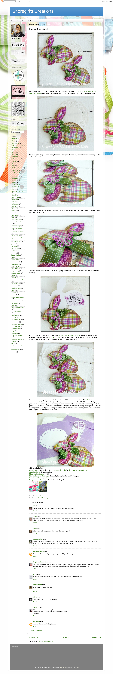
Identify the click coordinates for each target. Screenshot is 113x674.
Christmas (14, 170)
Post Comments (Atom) (45, 641)
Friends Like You (74, 335)
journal (13, 244)
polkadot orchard (17, 280)
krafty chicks (15, 255)
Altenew (14, 139)
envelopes (14, 206)
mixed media (15, 266)
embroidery (15, 204)
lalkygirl (35, 607)
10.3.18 (35, 579)
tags (12, 331)
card (12, 163)
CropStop (14, 184)
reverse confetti (16, 301)
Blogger (77, 667)
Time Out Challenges (36, 474)
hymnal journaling (17, 238)
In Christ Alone (54, 337)
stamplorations (16, 324)
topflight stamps (17, 339)
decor (13, 189)
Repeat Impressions (18, 297)
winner (13, 352)
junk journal (15, 248)
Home (13, 21)
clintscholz (63, 667)
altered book (15, 143)
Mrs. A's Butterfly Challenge (39, 476)
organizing (15, 271)
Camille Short (37, 585)
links (13, 257)
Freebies (30, 21)
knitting (14, 253)
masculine (14, 262)
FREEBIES (14, 215)
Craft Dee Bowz (34, 472)
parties (13, 275)
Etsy (12, 208)
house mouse (15, 235)
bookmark (14, 157)
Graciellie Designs (44, 498)
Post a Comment (36, 630)
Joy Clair (14, 246)
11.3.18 (35, 602)
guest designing (16, 228)
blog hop (14, 154)
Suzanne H (36, 621)
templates (14, 333)
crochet (13, 182)
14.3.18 (35, 626)
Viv (34, 506)
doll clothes (15, 197)
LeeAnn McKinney (39, 551)
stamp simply (15, 319)
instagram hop (16, 241)
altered (13, 141)
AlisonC (35, 597)
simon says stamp (17, 311)
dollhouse (14, 199)
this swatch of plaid (60, 470)
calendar (14, 161)
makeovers (15, 259)
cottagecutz (15, 176)
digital (13, 195)
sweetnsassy (15, 328)
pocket (13, 277)
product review (16, 288)
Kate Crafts (15, 250)
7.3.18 (34, 556)
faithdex (14, 211)
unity (13, 343)
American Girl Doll (17, 145)
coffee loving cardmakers (15, 173)
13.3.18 (35, 616)
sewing (13, 305)
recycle (13, 295)
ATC (12, 150)
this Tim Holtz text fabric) (78, 470)
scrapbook (14, 303)
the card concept (16, 335)
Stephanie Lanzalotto (40, 562)
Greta (35, 528)
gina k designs (16, 220)
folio (12, 213)
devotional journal (17, 191)
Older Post (97, 637)
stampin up (15, 322)
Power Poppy (34, 470)
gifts (13, 217)
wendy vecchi (15, 350)
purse (13, 290)
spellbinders (15, 315)
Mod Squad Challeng (36, 478)
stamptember (15, 326)
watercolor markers (17, 346)
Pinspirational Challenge (38, 480)
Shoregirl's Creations (32, 11)
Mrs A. (35, 516)
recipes (13, 292)
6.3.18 (35, 510)
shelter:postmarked (17, 307)
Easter (13, 202)
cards (36, 498)
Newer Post (34, 637)
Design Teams (21, 21)
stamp (13, 317)
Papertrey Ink (15, 273)
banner (13, 152)
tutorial (13, 341)
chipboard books (16, 168)
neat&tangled (15, 268)
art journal (14, 148)
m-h (34, 574)
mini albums (15, 264)
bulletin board (15, 159)
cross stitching (16, 187)
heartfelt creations (17, 232)
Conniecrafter (37, 539)
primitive (14, 286)
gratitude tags (16, 226)
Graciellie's (63, 335)
